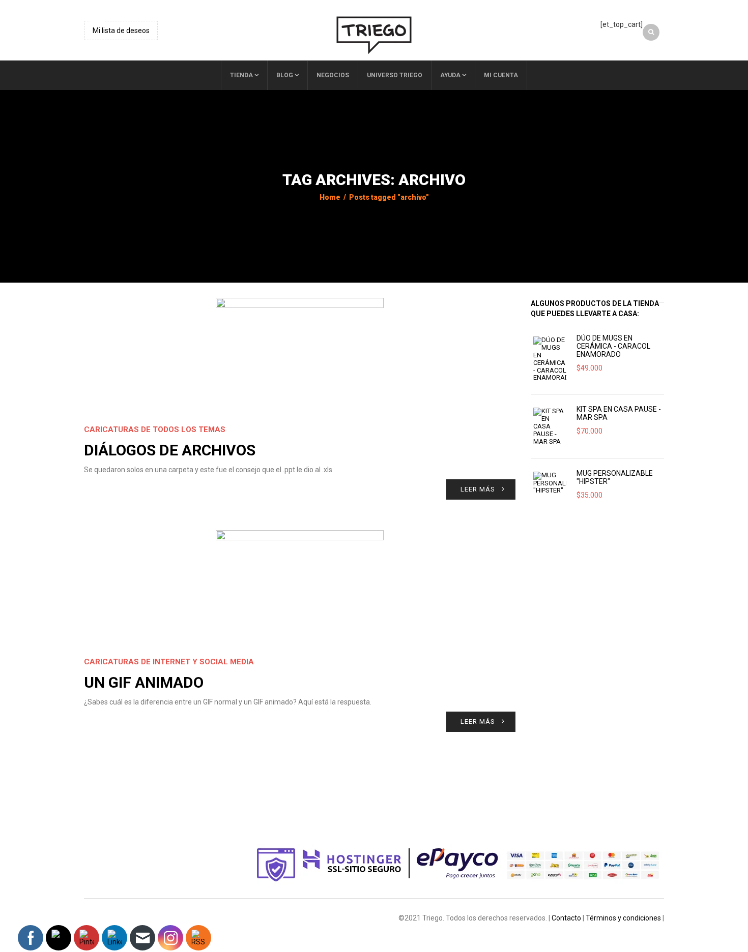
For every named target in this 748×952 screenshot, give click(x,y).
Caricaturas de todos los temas (154, 429)
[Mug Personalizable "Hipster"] (550, 483)
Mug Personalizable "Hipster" (615, 477)
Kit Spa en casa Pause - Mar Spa (619, 413)
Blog (284, 75)
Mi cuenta (501, 75)
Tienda (241, 75)
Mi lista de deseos (121, 30)
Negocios (333, 75)
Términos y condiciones (623, 918)
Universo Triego (394, 75)
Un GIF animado (144, 682)
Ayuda (450, 75)
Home (330, 197)
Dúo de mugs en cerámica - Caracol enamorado (613, 346)
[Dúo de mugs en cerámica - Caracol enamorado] (550, 359)
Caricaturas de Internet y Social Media (169, 661)
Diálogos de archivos (169, 450)
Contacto (566, 918)
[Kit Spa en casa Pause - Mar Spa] (550, 426)
